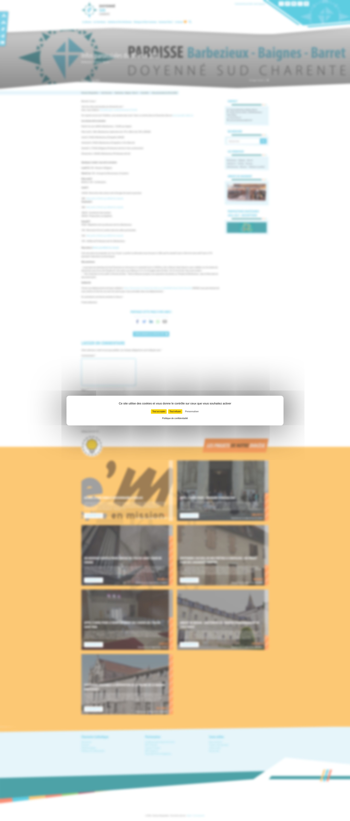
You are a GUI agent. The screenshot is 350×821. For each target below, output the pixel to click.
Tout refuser (175, 411)
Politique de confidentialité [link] (175, 418)
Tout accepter (158, 411)
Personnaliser (192, 411)
